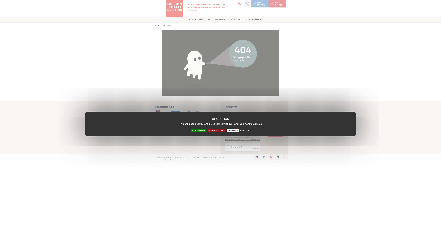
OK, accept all (199, 130)
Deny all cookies (217, 130)
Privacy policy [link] (245, 130)
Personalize (233, 130)
